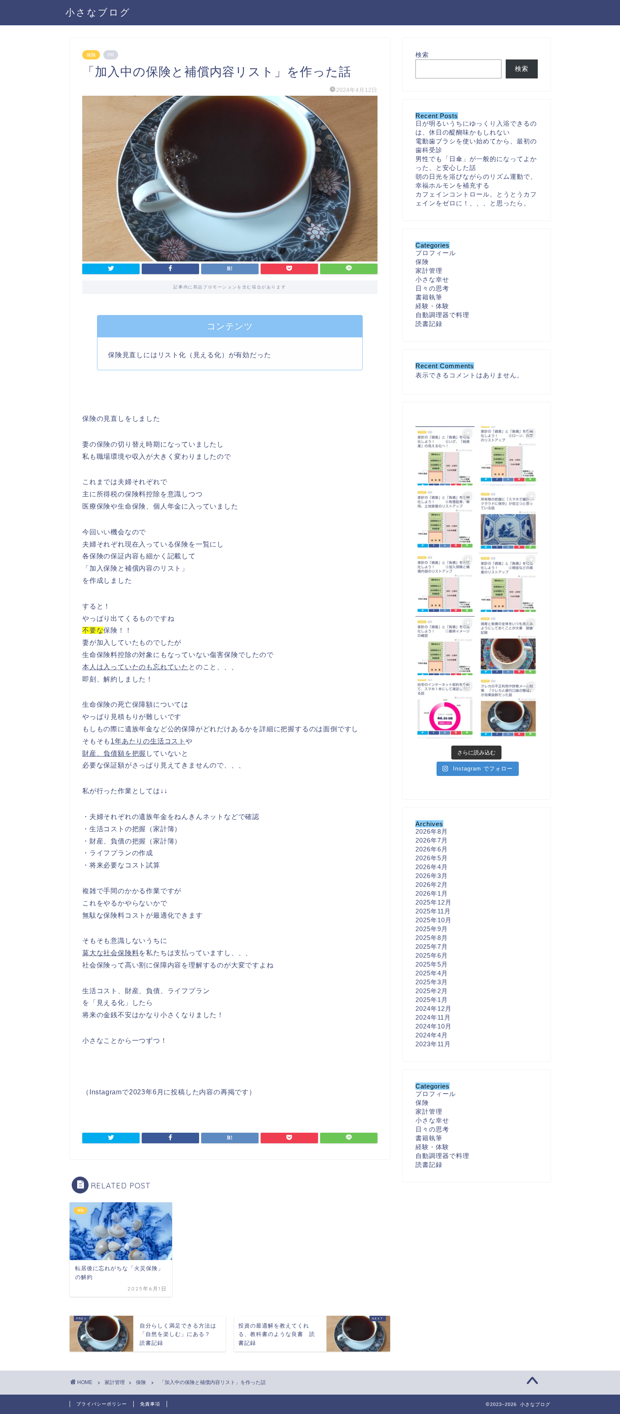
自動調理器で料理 (442, 314)
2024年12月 (433, 1008)
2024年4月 (431, 1035)
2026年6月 (431, 849)
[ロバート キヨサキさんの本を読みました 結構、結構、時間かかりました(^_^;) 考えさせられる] (508, 645)
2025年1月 (431, 999)
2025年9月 (431, 928)
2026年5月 (431, 858)
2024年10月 (433, 1026)
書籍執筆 (428, 297)
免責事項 (150, 1403)
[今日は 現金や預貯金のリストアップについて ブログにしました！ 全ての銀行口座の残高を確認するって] (508, 582)
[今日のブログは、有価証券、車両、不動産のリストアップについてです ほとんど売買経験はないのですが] (444, 519)
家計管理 (428, 270)
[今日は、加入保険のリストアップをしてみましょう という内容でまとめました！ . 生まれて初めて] (444, 582)
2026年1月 (431, 893)
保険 (91, 54)
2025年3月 (431, 982)
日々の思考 (432, 288)
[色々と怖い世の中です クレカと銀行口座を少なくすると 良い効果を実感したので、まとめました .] (508, 708)
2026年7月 (431, 840)
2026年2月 (431, 884)
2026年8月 (431, 831)
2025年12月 (433, 902)
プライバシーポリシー (101, 1403)
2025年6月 (431, 955)
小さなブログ (98, 12)
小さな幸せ (432, 279)
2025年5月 (431, 964)
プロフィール (435, 252)
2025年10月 (433, 920)
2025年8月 (431, 937)
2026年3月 (431, 875)
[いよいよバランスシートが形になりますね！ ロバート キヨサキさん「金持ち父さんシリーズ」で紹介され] (444, 455)
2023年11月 (433, 1044)
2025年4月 (431, 973)
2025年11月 (433, 911)
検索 (422, 54)
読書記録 (428, 323)
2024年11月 (433, 1017)
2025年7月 (431, 946)
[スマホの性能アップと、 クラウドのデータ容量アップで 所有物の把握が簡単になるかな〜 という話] (508, 519)
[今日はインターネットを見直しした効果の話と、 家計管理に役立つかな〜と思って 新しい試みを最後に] (444, 708)
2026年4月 (431, 866)
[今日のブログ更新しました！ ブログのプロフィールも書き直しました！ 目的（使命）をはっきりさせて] (444, 645)
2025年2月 (431, 990)
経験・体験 (432, 306)
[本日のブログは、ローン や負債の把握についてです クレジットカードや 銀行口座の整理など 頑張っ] (508, 455)
